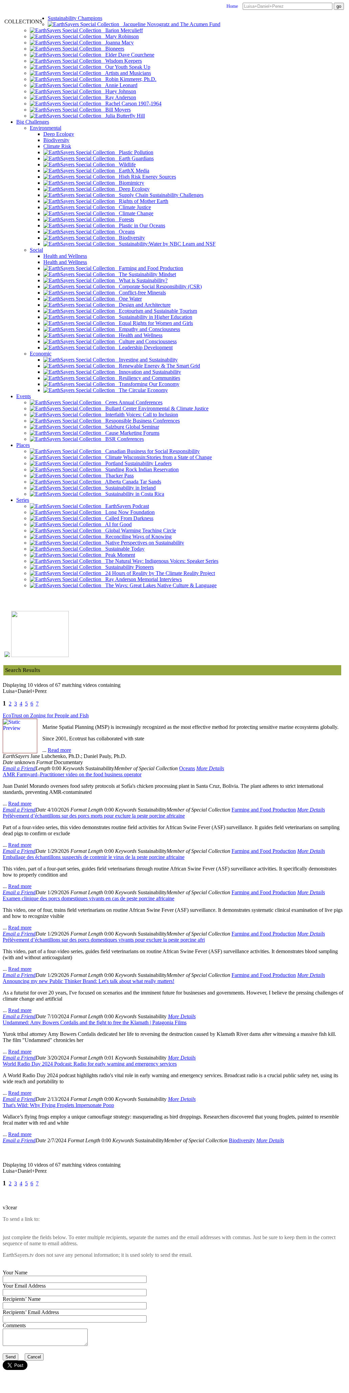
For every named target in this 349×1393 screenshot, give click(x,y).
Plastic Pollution (134, 152)
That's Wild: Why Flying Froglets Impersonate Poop (58, 1105)
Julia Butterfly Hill (123, 116)
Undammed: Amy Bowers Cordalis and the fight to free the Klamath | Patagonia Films (95, 1022)
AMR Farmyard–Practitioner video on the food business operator (72, 774)
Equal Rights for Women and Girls (154, 323)
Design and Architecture (143, 305)
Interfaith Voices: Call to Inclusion (139, 414)
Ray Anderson (118, 97)
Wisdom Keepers (121, 61)
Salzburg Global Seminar (130, 427)
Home (232, 6)
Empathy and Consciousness (147, 329)
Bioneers (112, 49)
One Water (128, 299)
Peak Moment (118, 555)
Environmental (45, 128)
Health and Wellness (65, 256)
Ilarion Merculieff (122, 30)
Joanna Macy (117, 42)
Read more (59, 750)
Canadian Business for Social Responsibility (150, 451)
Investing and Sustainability (146, 360)
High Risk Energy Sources (145, 177)
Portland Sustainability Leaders (136, 463)
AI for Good (116, 524)
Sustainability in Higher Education (153, 317)
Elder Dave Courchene (127, 55)
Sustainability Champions (75, 18)
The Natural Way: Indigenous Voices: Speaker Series (159, 561)
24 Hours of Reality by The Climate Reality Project (158, 573)
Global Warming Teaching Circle (138, 530)
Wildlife (125, 164)
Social (36, 250)
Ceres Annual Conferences (131, 402)
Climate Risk (57, 146)
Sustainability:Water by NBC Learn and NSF (165, 244)
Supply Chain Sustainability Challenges (159, 195)
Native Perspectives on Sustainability (142, 543)
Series (22, 500)
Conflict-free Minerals (140, 292)
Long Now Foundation (128, 512)
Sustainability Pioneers (127, 567)
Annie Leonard (119, 85)
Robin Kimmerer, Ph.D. (128, 79)
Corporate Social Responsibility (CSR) (158, 286)
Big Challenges (32, 122)
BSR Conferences (122, 439)
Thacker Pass (117, 475)
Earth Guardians (134, 158)
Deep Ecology (58, 134)
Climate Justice (133, 207)
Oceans (125, 231)
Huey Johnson (118, 91)
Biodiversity (56, 140)
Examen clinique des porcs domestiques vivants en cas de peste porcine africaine (88, 898)
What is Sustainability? (141, 280)
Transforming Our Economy (147, 384)
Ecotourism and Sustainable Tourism (156, 311)
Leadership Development (144, 347)
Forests (124, 219)
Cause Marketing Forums (130, 433)
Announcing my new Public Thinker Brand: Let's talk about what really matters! (88, 981)
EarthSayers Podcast (125, 506)
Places (23, 445)
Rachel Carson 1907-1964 (131, 103)
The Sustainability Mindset (145, 274)
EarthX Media (132, 170)
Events (23, 396)
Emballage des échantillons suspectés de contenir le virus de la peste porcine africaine (93, 857)
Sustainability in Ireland (128, 488)
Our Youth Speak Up (125, 67)
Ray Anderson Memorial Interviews (141, 579)
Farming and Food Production (149, 268)
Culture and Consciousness (146, 341)
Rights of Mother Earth (141, 201)
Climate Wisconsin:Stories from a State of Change (156, 457)
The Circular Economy (141, 390)
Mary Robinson (120, 36)
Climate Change (134, 213)
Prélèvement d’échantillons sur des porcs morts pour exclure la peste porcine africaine (94, 816)
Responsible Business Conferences (140, 421)
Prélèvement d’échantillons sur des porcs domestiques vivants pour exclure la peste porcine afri (104, 940)
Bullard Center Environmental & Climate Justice (155, 408)
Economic (40, 353)
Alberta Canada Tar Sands (131, 482)
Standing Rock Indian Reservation (140, 469)
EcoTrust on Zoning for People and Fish (46, 715)
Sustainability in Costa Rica (132, 494)
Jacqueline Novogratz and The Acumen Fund (169, 24)
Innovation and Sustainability (148, 372)
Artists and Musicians (126, 73)
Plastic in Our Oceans (140, 225)
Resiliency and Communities (147, 378)
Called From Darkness (127, 518)
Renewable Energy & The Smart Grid (157, 366)
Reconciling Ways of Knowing (136, 536)
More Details (210, 768)
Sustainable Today (123, 549)
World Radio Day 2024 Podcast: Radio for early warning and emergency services (90, 1064)
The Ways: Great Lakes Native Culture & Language (159, 585)
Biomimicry (129, 183)
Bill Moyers (116, 109)
